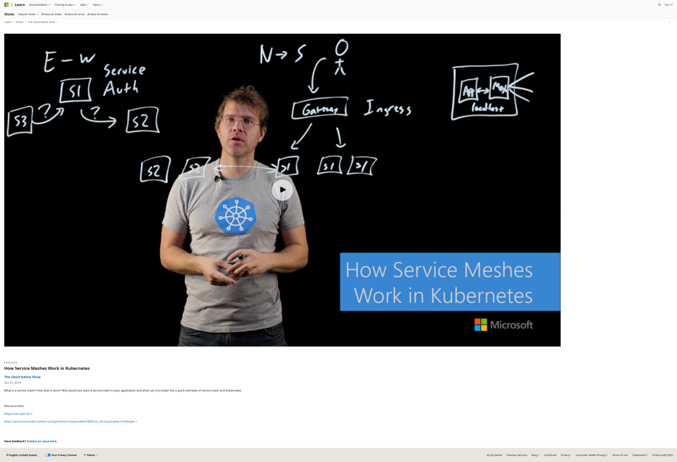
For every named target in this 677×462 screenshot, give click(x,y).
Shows (19, 22)
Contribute (550, 455)
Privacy (565, 455)
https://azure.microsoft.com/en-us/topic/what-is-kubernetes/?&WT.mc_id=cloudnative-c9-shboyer (69, 421)
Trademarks (639, 455)
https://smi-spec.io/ (17, 414)
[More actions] (670, 22)
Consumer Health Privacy (590, 455)
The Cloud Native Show (41, 22)
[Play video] (282, 190)
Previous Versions (517, 455)
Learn (8, 22)
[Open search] (659, 5)
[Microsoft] (6, 4)
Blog (534, 455)
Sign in (668, 4)
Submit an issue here (41, 441)
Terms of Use (620, 455)
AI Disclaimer (494, 455)
